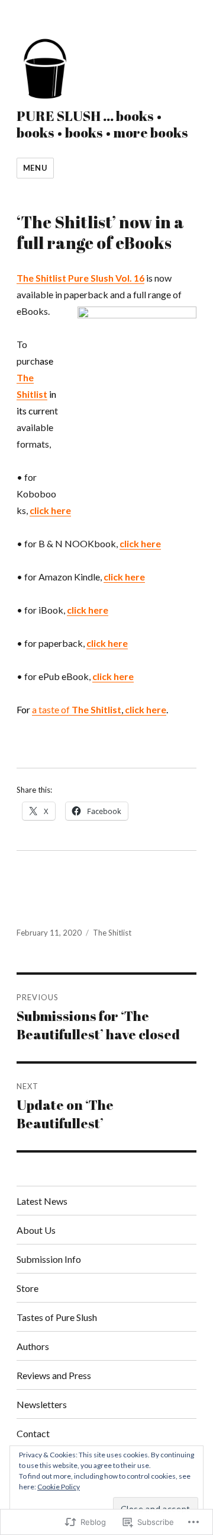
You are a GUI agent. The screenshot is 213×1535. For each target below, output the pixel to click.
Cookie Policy (58, 1486)
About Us (36, 1230)
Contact (33, 1433)
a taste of (99, 709)
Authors (33, 1346)
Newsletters (42, 1404)
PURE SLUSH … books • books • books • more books (102, 124)
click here (50, 510)
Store (27, 1288)
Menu (35, 168)
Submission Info (49, 1259)
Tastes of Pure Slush (57, 1317)
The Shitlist (112, 932)
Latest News (42, 1201)
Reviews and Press (54, 1375)
